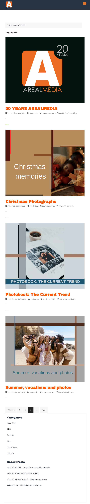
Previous (11, 410)
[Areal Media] (9, 5)
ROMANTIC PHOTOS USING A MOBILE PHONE (24, 485)
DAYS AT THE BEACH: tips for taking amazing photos (27, 479)
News (71, 206)
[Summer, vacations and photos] (45, 349)
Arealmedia (33, 113)
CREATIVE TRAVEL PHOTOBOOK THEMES (23, 473)
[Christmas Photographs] (45, 163)
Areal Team (69, 113)
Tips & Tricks (69, 392)
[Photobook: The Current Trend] (45, 256)
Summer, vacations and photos (38, 387)
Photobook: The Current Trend (37, 294)
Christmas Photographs (30, 201)
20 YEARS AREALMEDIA (31, 108)
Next (43, 410)
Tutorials (10, 453)
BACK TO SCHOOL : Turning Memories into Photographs (28, 467)
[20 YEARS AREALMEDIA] (45, 70)
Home (9, 25)
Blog (75, 113)
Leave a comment (48, 113)
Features (73, 299)
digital (16, 25)
